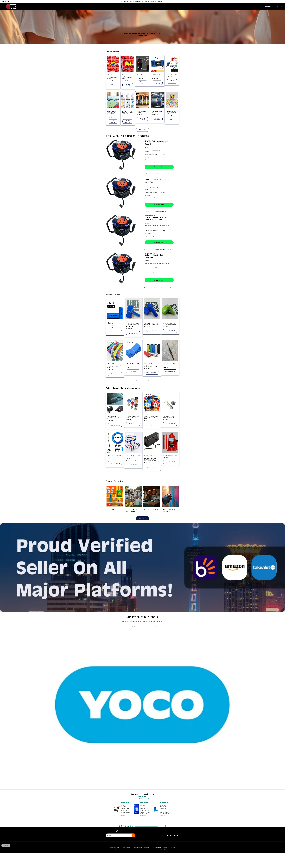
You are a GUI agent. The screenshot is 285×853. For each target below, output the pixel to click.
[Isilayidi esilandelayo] (148, 46)
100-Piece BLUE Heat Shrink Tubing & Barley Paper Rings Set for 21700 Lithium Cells (151, 323)
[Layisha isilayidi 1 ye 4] (137, 46)
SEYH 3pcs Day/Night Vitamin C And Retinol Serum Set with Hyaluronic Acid (127, 113)
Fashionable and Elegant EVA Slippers (142, 75)
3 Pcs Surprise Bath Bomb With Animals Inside (171, 112)
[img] (142, 796)
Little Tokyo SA (117, 847)
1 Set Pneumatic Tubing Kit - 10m (114, 456)
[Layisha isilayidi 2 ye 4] (139, 46)
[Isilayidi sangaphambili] (133, 46)
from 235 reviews (141, 799)
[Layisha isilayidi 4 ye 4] (144, 46)
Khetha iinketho (142, 82)
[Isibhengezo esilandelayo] (198, 1)
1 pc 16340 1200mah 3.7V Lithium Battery (113, 323)
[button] (3, 6)
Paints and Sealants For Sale (169, 510)
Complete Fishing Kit (171, 74)
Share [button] (147, 173)
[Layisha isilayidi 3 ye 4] (142, 46)
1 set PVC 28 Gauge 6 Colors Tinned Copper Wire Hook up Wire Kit (133, 457)
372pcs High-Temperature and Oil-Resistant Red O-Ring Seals (127, 76)
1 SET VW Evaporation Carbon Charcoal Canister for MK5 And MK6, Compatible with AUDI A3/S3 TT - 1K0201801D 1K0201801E (151, 458)
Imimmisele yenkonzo (169, 847)
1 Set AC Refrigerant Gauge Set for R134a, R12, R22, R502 (151, 417)
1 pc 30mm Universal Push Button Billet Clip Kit (132, 417)
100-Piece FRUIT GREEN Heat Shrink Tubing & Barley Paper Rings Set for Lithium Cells (170, 323)
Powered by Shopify (125, 847)
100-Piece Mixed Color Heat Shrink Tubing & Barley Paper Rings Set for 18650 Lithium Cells (114, 365)
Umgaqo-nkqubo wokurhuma (165, 849)
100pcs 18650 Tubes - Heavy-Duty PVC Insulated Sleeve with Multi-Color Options (151, 365)
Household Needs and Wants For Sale (133, 510)
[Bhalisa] (155, 626)
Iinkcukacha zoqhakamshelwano (147, 849)
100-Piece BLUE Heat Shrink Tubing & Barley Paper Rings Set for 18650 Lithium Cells (133, 323)
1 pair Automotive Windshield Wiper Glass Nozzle (113, 417)
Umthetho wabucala (156, 847)
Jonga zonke (142, 129)
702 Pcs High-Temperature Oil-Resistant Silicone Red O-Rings (112, 76)
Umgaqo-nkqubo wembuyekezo (140, 847)
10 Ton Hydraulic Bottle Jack (170, 455)
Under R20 (111, 510)
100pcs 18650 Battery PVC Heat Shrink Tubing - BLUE (132, 364)
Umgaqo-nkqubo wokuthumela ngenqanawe (125, 849)
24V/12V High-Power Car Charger (157, 75)
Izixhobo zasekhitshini (151, 510)
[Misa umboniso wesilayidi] (151, 46)
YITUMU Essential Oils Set (141, 112)
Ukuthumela (155, 150)
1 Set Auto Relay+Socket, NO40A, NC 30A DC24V (169, 417)
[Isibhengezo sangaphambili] (87, 1)
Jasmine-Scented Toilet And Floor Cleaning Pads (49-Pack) (111, 113)
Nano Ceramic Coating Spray (157, 112)
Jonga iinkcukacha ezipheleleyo (163, 173)
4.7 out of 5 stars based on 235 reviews (146, 826)
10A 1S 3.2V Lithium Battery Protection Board (170, 364)
